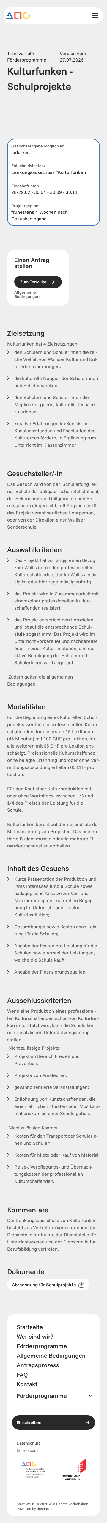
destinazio (45, 1508)
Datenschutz (29, 1443)
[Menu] (95, 15)
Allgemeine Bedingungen (27, 294)
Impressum (27, 1450)
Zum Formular (33, 282)
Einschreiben (29, 1422)
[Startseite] (18, 15)
